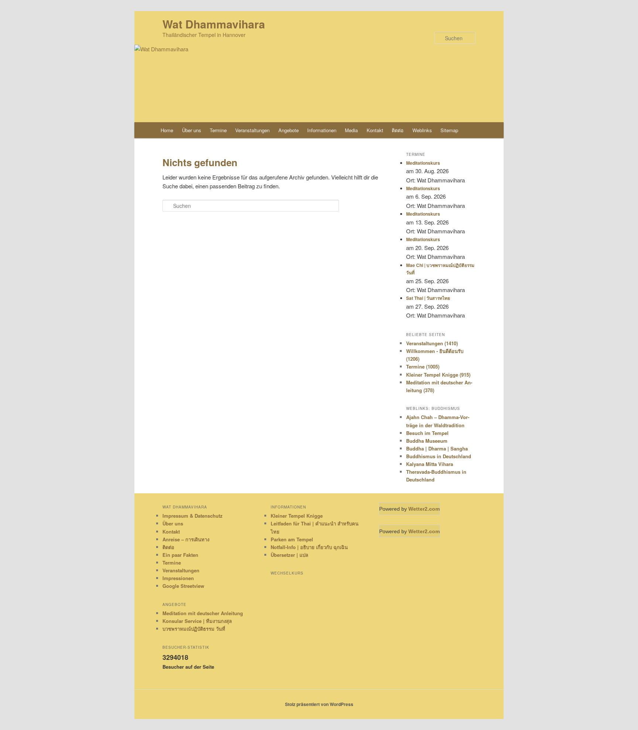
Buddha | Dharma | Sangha (437, 448)
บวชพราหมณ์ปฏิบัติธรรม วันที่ (193, 628)
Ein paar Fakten (180, 554)
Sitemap (449, 130)
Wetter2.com (424, 509)
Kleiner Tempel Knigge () (438, 374)
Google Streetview (183, 585)
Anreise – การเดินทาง (185, 539)
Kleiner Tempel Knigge (297, 515)
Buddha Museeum (426, 440)
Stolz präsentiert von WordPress (319, 704)
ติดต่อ (398, 130)
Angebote (288, 130)
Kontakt (375, 130)
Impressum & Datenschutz (192, 515)
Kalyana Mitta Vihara (429, 463)
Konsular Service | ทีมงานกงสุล (197, 620)
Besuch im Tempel (427, 432)
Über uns (191, 130)
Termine (218, 130)
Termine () (422, 366)
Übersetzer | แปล (289, 554)
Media (351, 130)
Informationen (321, 130)
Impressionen (178, 578)
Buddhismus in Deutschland (438, 456)
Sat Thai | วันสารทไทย (428, 298)
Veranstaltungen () (432, 343)
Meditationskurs (423, 163)
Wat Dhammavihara (213, 24)
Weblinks (422, 130)
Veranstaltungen (252, 130)
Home (167, 130)
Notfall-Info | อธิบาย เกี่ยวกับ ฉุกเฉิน (309, 547)
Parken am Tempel (292, 539)
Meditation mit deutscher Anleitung (202, 613)
